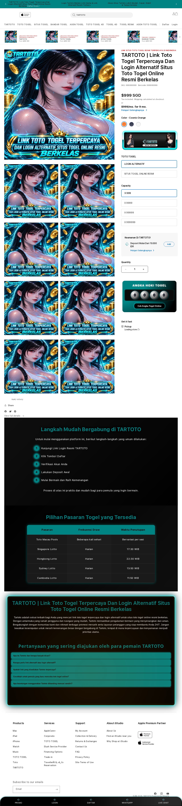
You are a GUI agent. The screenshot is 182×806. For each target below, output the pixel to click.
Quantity (126, 262)
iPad (15, 736)
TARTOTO (9, 24)
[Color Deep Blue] (131, 124)
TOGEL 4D (111, 24)
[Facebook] (6, 412)
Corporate (49, 736)
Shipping (138, 99)
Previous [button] (5, 4)
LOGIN (55, 803)
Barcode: (142, 85)
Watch (16, 746)
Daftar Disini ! (33, 6)
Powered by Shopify (160, 796)
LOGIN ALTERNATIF (134, 164)
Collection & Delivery (86, 736)
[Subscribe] (56, 789)
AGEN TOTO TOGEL (146, 24)
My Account (81, 731)
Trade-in (48, 757)
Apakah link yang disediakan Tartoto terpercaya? (34, 670)
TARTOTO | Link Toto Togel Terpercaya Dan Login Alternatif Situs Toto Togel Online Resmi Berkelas (29, 4)
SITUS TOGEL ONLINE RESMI (139, 173)
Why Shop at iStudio (117, 741)
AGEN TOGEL (77, 24)
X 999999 (129, 222)
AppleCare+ (50, 731)
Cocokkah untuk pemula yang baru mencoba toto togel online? (41, 677)
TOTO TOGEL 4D (95, 24)
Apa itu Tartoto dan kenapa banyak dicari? (31, 656)
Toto (15, 762)
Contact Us (81, 746)
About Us (111, 731)
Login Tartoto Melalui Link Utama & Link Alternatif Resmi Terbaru (79, 4)
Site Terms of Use (84, 762)
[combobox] (101, 14)
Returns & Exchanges (86, 741)
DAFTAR (91, 803)
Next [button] (176, 4)
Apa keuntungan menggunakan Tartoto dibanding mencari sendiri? (42, 684)
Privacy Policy (82, 757)
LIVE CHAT (163, 803)
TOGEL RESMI (127, 24)
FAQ (77, 752)
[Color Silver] (138, 124)
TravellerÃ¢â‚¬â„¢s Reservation (54, 763)
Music (16, 752)
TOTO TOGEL (24, 24)
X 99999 (129, 212)
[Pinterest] (16, 412)
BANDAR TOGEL (59, 24)
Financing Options (53, 752)
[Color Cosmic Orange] (124, 124)
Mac (15, 731)
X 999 (127, 193)
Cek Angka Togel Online (149, 306)
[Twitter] (11, 412)
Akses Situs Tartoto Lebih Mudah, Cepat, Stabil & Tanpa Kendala (129, 4)
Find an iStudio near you (119, 736)
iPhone (16, 741)
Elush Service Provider (55, 746)
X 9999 (128, 203)
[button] (9, 24)
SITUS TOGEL (41, 24)
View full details (12, 416)
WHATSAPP (127, 803)
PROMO (18, 803)
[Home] (10, 14)
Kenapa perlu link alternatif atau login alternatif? (34, 663)
